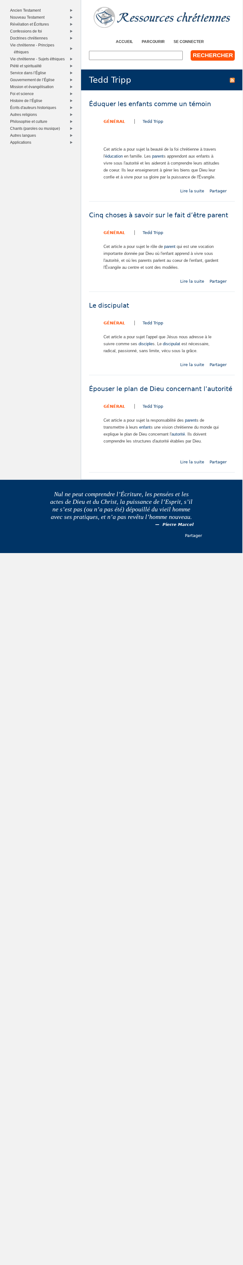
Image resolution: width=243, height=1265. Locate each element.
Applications (21, 142)
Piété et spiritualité (27, 66)
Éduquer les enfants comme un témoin (150, 104)
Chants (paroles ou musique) (36, 128)
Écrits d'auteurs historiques (34, 107)
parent (157, 156)
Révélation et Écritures (30, 24)
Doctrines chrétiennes (30, 38)
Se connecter (189, 41)
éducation (114, 156)
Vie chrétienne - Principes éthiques (33, 48)
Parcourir (153, 41)
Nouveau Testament (28, 17)
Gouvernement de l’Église (33, 80)
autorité (178, 434)
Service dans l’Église (29, 73)
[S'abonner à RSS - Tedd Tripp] (232, 80)
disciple (145, 343)
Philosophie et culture (29, 121)
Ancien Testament (26, 10)
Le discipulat (109, 305)
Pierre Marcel (178, 524)
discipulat (171, 343)
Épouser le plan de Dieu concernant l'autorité (160, 389)
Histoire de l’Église (27, 101)
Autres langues (24, 135)
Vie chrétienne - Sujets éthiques (38, 59)
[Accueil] (162, 17)
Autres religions (24, 114)
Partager (218, 191)
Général (114, 121)
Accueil (124, 41)
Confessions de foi (27, 31)
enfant (145, 427)
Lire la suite (192, 191)
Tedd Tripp (153, 121)
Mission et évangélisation (33, 87)
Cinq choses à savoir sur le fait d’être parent (158, 215)
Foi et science (23, 94)
